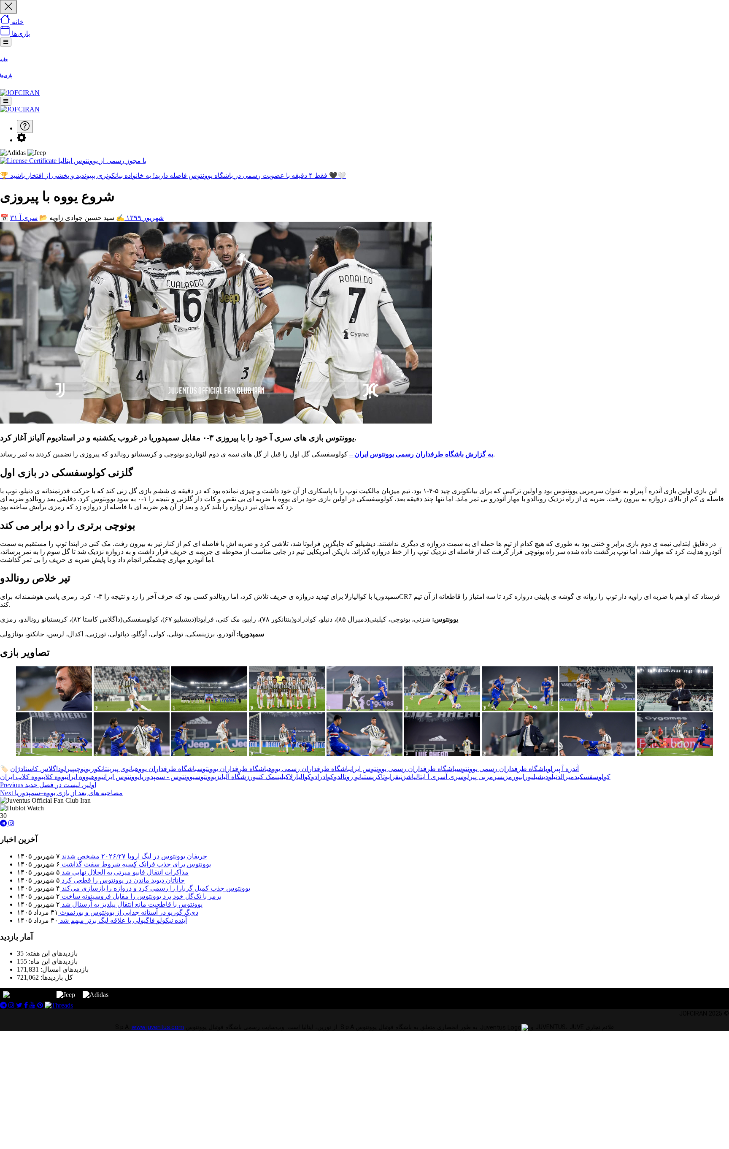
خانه (4, 59)
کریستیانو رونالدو (357, 776)
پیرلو (67, 768)
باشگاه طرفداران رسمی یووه (309, 768)
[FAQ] (25, 126)
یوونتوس (205, 776)
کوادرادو (322, 776)
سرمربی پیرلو (483, 776)
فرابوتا (390, 776)
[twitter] (20, 1005)
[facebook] (27, 1005)
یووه (97, 776)
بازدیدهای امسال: (64, 969)
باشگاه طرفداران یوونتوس (232, 768)
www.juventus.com (158, 1027)
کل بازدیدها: (56, 977)
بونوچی (82, 768)
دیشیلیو (538, 776)
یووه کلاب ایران (21, 776)
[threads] (59, 1005)
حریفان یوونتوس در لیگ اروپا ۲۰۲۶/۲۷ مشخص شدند (133, 856)
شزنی (405, 776)
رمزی (509, 776)
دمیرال (569, 776)
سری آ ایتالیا (429, 776)
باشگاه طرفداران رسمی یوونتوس (501, 768)
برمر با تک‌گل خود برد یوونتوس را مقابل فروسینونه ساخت (140, 896)
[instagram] (11, 823)
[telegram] (4, 823)
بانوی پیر (123, 768)
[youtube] (33, 1005)
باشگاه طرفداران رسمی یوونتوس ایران (403, 768)
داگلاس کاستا (42, 768)
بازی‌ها (6, 75)
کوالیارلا (300, 776)
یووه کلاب (55, 776)
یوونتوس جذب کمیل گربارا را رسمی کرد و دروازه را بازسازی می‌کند (155, 888)
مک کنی (265, 776)
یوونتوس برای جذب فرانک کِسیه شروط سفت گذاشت (135, 864)
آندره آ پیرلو (563, 768)
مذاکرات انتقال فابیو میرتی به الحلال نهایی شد (124, 872)
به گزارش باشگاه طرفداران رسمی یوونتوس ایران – (421, 454)
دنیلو (554, 776)
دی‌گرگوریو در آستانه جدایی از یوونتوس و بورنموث (128, 912)
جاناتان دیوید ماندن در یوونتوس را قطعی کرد (122, 880)
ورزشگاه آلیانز (236, 776)
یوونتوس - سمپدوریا (167, 776)
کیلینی (282, 776)
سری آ (28, 217)
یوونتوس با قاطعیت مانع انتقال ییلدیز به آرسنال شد (131, 904)
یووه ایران (79, 776)
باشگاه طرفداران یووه (166, 768)
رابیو (522, 776)
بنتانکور (101, 768)
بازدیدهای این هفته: (51, 953)
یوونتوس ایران (121, 776)
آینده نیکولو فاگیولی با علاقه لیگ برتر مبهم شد (122, 920)
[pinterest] (41, 1005)
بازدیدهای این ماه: (52, 961)
